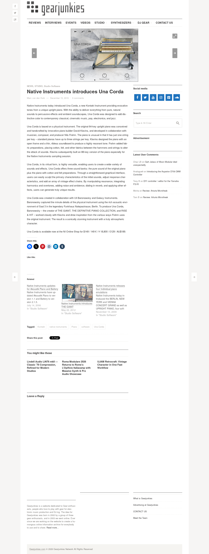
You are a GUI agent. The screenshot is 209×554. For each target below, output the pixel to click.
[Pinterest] (169, 97)
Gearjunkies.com (37, 549)
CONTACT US (140, 511)
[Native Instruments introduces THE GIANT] (77, 293)
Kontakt (41, 326)
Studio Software (52, 86)
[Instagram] (161, 97)
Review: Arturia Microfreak (155, 190)
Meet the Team (140, 517)
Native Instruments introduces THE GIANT (76, 305)
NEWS (30, 86)
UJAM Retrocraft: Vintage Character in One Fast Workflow (112, 364)
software (85, 326)
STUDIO (39, 86)
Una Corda (99, 326)
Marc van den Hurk (36, 98)
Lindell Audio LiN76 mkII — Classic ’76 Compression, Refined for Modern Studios (42, 366)
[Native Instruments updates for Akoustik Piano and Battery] (44, 297)
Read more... (53, 527)
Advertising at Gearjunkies (145, 504)
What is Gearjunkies (142, 498)
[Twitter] (145, 97)
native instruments (58, 326)
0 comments (78, 98)
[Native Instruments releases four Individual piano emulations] (113, 300)
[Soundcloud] (176, 97)
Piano (74, 326)
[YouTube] (153, 97)
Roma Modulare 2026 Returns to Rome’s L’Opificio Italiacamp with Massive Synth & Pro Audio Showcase (76, 368)
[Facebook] (137, 97)
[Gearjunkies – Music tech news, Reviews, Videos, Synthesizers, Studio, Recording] (55, 8)
